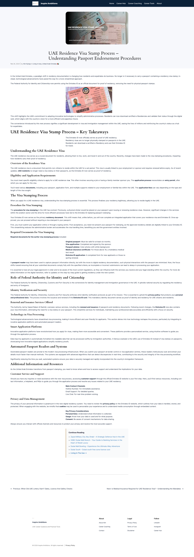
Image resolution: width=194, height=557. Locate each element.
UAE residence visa (22, 156)
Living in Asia (37, 64)
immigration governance (118, 283)
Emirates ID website (120, 379)
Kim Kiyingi (27, 64)
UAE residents (24, 171)
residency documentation (59, 76)
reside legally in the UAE (149, 201)
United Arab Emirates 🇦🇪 (50, 64)
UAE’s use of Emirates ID (142, 339)
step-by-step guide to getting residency (79, 273)
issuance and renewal (59, 298)
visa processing (54, 319)
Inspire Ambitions (49, 3)
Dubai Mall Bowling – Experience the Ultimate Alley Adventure (95, 446)
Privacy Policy (70, 545)
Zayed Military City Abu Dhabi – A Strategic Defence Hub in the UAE (98, 437)
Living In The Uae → (79, 453)
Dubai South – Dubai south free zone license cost (90, 450)
